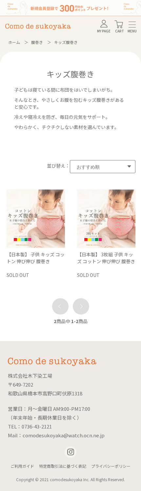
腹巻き (37, 42)
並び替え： (58, 165)
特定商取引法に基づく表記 (62, 466)
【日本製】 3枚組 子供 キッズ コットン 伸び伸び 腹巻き (106, 257)
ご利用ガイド (22, 466)
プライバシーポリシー (111, 466)
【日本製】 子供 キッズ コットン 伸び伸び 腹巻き (36, 257)
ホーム (14, 42)
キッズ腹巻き (66, 42)
